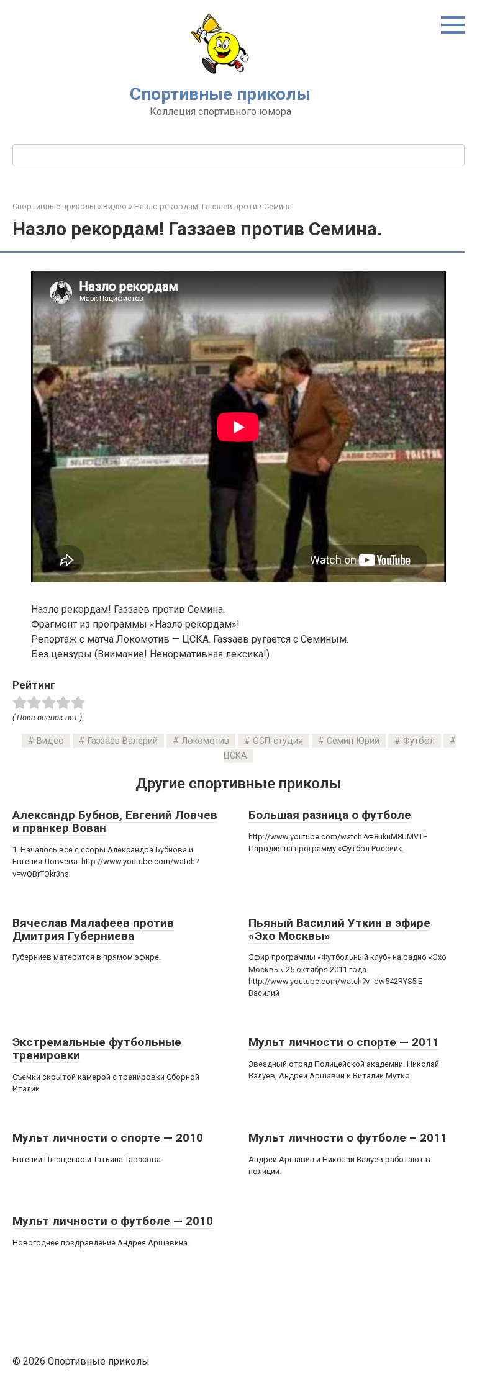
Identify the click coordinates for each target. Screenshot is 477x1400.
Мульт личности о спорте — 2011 (343, 1042)
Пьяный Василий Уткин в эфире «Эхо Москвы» (339, 929)
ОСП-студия (278, 741)
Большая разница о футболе (329, 815)
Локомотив (205, 741)
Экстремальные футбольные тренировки (96, 1048)
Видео (50, 741)
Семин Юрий (353, 741)
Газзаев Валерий (123, 741)
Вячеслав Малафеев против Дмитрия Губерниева (93, 929)
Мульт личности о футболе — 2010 (112, 1221)
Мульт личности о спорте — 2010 (107, 1138)
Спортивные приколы (220, 94)
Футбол (419, 741)
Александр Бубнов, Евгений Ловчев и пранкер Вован (114, 821)
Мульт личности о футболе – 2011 (347, 1138)
